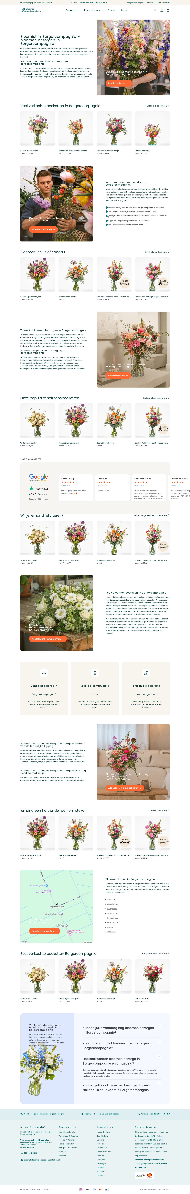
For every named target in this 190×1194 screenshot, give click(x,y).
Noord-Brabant (77, 343)
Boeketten (71, 10)
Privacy (166, 1189)
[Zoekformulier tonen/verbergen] (155, 10)
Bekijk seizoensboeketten (154, 953)
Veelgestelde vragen (135, 3)
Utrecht (40, 343)
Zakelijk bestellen (66, 1144)
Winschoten (112, 913)
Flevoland (32, 343)
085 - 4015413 (164, 3)
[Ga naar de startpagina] (30, 10)
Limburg (23, 346)
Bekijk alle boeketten (157, 105)
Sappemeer (112, 918)
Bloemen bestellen (114, 189)
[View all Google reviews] (38, 478)
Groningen (82, 340)
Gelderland (54, 340)
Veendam (111, 899)
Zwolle (150, 1136)
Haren (110, 927)
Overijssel (64, 340)
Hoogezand (112, 908)
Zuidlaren (111, 932)
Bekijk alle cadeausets (156, 252)
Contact (149, 3)
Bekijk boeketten (159, 810)
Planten (112, 10)
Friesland (73, 340)
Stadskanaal (112, 904)
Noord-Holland (51, 343)
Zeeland (33, 346)
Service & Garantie (66, 1140)
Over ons (62, 1152)
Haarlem (163, 1132)
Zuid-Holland (64, 343)
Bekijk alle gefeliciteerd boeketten (150, 515)
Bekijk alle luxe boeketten (154, 398)
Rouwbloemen (92, 10)
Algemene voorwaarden (151, 1189)
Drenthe (24, 343)
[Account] (162, 10)
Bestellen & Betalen (67, 1132)
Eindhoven (139, 1136)
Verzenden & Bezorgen (68, 1136)
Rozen (124, 10)
